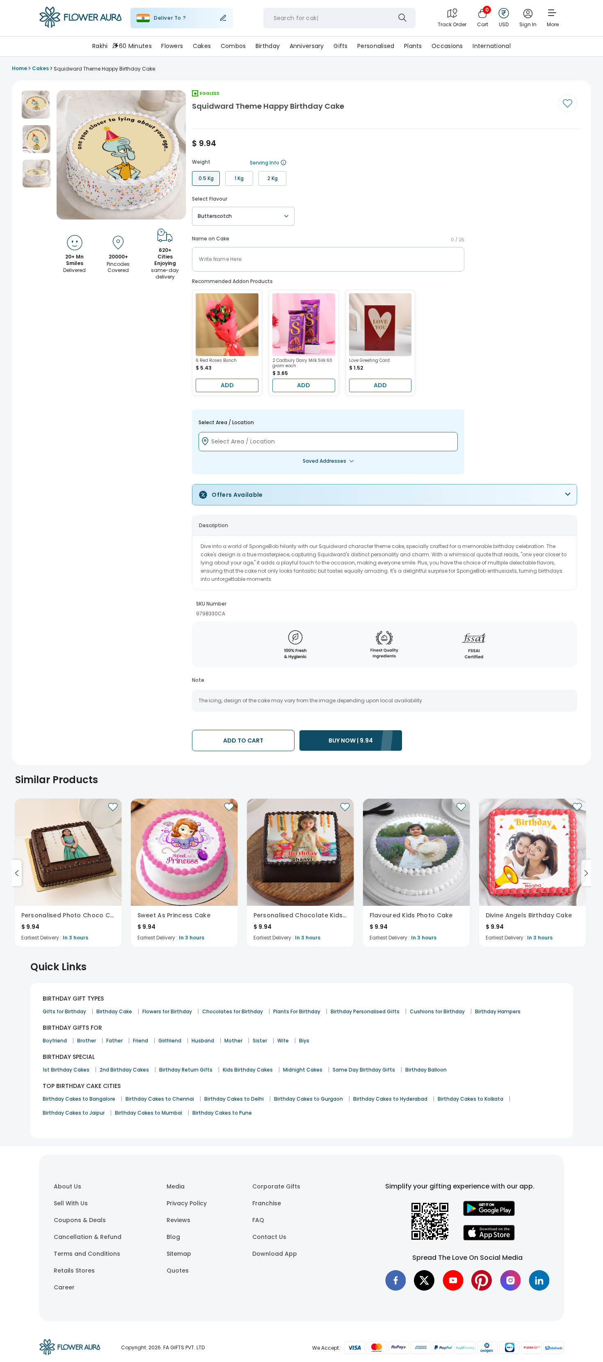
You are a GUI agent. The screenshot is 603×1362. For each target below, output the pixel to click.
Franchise (266, 1203)
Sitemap (179, 1254)
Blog (173, 1237)
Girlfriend (169, 1040)
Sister (260, 1040)
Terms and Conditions (87, 1254)
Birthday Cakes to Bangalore (79, 1098)
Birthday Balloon (426, 1069)
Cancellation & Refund (87, 1237)
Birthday (268, 46)
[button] (36, 105)
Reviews (178, 1220)
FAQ (258, 1220)
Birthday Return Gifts (185, 1069)
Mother (233, 1040)
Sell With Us (71, 1203)
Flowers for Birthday (167, 1011)
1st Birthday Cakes (66, 1069)
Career (64, 1287)
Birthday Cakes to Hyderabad (390, 1098)
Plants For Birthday (296, 1011)
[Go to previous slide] (17, 873)
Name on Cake (210, 238)
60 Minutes (135, 46)
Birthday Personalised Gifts (365, 1011)
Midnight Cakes (302, 1069)
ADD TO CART (243, 740)
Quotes (178, 1270)
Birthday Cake (114, 1011)
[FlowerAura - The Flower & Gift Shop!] (80, 26)
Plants (413, 46)
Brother (86, 1040)
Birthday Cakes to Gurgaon (308, 1098)
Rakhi (99, 46)
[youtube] (453, 1280)
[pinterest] (481, 1280)
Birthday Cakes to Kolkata (470, 1098)
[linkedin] (539, 1280)
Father (114, 1040)
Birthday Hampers (498, 1011)
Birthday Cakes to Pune (222, 1112)
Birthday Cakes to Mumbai (148, 1112)
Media (176, 1186)
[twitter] (424, 1280)
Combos (233, 46)
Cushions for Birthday (437, 1011)
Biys (304, 1040)
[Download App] (489, 1214)
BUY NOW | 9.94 (351, 740)
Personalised (375, 46)
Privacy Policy (187, 1203)
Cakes (202, 46)
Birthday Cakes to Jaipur (74, 1112)
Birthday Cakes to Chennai (160, 1098)
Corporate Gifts (276, 1186)
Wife (283, 1040)
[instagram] (510, 1280)
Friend (140, 1040)
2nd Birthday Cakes (124, 1069)
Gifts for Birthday (64, 1011)
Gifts (340, 46)
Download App (274, 1254)
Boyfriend (55, 1040)
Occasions (447, 46)
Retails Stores (74, 1270)
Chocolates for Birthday (232, 1011)
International (492, 46)
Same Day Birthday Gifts (364, 1069)
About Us (67, 1186)
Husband (203, 1040)
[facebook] (395, 1280)
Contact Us (269, 1237)
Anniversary (307, 46)
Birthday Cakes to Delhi (234, 1098)
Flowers (172, 46)
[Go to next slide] (586, 873)
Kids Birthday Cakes (248, 1069)
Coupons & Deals (80, 1220)
